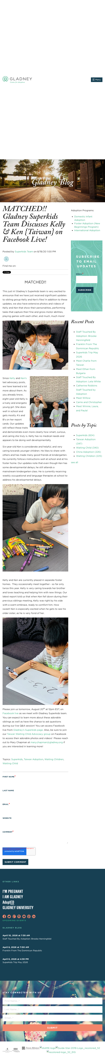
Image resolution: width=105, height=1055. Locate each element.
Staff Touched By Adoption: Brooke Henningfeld (86, 335)
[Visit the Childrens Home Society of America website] (7, 1050)
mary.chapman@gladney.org (47, 742)
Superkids (17, 759)
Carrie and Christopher (89, 402)
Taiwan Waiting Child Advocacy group (29, 734)
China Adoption (88, 452)
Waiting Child (10, 763)
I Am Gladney (13, 897)
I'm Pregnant (13, 891)
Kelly (12, 378)
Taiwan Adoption (33, 759)
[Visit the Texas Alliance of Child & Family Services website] (61, 1050)
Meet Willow (83, 398)
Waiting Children (54, 759)
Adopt (8, 902)
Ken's (24, 378)
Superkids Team (24, 251)
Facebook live (11, 713)
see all (74, 462)
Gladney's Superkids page (28, 730)
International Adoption (87, 230)
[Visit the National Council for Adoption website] (16, 1050)
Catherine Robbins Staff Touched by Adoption (86, 389)
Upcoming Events (14, 920)
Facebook (18, 265)
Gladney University (18, 907)
